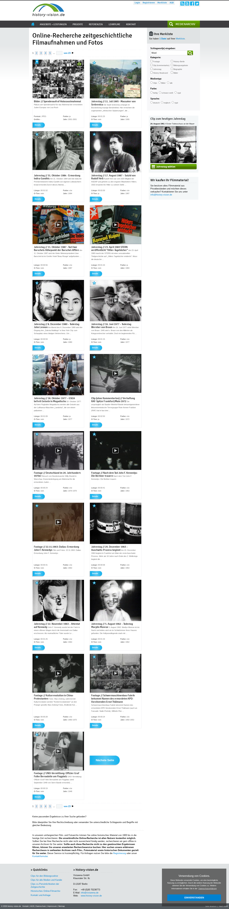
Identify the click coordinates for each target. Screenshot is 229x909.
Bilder (176, 73)
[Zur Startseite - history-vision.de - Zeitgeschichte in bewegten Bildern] (47, 15)
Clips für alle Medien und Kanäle (46, 880)
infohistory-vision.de (161, 194)
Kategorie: (155, 57)
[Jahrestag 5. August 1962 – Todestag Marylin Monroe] (115, 620)
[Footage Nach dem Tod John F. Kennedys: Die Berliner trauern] (115, 469)
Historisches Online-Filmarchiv (45, 891)
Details (38, 125)
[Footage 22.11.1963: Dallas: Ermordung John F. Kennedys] (58, 541)
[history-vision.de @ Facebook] (192, 4)
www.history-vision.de (91, 895)
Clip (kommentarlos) (161, 65)
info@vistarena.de (89, 892)
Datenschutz (41, 906)
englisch (167, 103)
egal (179, 93)
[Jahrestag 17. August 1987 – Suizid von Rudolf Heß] (115, 172)
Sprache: (155, 98)
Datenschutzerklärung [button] (207, 889)
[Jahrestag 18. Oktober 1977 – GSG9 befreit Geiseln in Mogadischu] (58, 395)
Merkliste (162, 2)
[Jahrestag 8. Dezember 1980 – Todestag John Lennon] (58, 320)
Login (137, 2)
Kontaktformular (40, 856)
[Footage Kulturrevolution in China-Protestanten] (58, 692)
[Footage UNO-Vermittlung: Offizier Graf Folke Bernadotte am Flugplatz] (58, 770)
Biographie (178, 69)
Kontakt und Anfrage (40, 895)
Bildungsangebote (181, 65)
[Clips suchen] (190, 52)
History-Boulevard (160, 73)
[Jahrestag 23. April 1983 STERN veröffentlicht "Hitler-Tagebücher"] (115, 243)
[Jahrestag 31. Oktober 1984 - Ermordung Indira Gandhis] (58, 169)
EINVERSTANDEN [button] (194, 897)
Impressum (52, 906)
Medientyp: (156, 78)
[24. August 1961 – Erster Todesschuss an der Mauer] (173, 162)
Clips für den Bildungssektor (44, 876)
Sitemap (61, 906)
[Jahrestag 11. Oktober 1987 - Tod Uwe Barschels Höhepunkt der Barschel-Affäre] (58, 243)
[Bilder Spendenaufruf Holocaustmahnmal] (58, 98)
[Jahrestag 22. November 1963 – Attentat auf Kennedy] (58, 620)
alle (171, 83)
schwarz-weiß (167, 93)
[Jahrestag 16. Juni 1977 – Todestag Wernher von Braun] (115, 320)
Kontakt (25, 906)
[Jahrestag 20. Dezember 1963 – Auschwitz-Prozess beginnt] (115, 543)
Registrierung (119, 853)
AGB (172, 2)
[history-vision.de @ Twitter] (197, 4)
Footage (156, 62)
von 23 (67, 53)
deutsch (156, 103)
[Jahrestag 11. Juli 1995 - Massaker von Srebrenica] (115, 98)
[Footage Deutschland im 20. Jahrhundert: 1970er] (58, 469)
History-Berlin (179, 62)
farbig (155, 93)
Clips (155, 83)
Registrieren (149, 2)
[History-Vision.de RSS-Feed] (182, 4)
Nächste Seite (105, 760)
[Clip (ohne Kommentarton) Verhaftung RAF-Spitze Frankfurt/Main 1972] (115, 392)
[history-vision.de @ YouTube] (187, 4)
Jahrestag (157, 69)
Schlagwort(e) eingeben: (163, 48)
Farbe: (153, 88)
